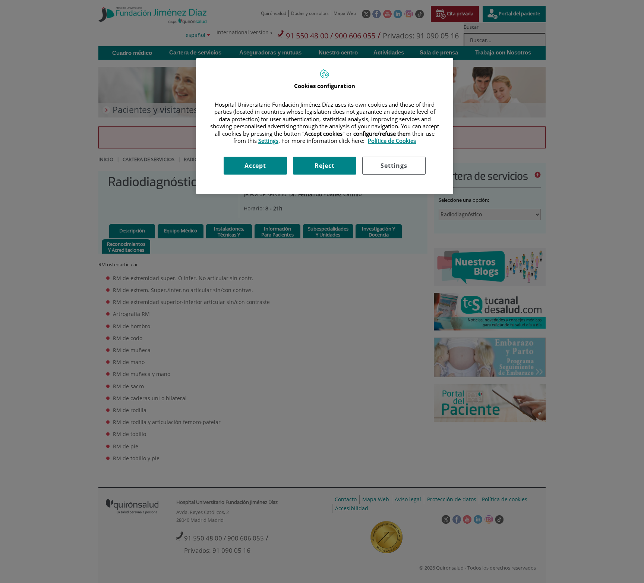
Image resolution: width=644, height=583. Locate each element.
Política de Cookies (392, 140)
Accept (255, 166)
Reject (325, 166)
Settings (394, 166)
